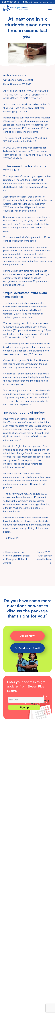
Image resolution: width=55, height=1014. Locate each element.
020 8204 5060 (11, 2)
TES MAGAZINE (11, 537)
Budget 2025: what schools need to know (44, 555)
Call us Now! (27, 635)
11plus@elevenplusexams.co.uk (39, 2)
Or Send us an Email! (27, 648)
